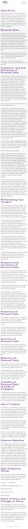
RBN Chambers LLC (9, 526)
